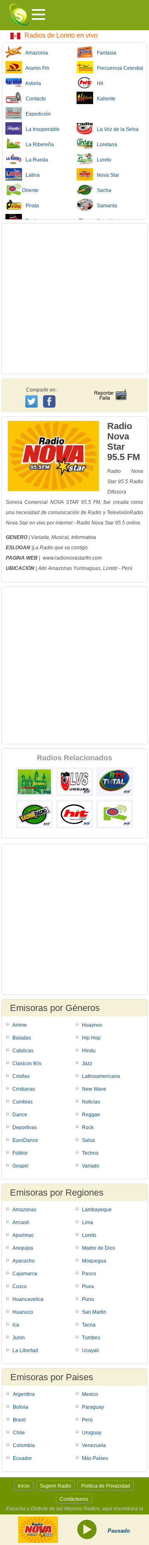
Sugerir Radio (55, 1486)
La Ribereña (38, 144)
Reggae (91, 1115)
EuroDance (25, 1140)
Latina (31, 175)
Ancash (20, 1222)
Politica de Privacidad (105, 1486)
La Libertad (25, 1350)
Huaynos (92, 1025)
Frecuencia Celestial (118, 68)
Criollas (21, 1076)
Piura (88, 1286)
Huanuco (22, 1312)
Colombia (24, 1445)
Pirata (30, 206)
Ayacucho (23, 1261)
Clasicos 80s (26, 1063)
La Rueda (35, 160)
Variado (90, 1166)
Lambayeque (97, 1210)
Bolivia (20, 1407)
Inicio (24, 1486)
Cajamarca (24, 1274)
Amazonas (24, 1210)
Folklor (20, 1153)
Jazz (87, 1063)
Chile (19, 1433)
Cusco (19, 1286)
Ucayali (90, 1350)
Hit (98, 83)
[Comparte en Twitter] (32, 400)
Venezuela (94, 1445)
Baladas (21, 1038)
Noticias (91, 1102)
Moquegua (94, 1261)
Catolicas (23, 1051)
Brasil (19, 1420)
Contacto (34, 99)
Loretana (105, 144)
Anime (19, 1025)
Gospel (20, 1166)
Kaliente (104, 99)
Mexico (90, 1394)
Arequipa (22, 1248)
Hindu (89, 1051)
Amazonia (35, 53)
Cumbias (22, 1102)
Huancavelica (27, 1299)
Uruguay (91, 1433)
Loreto (102, 160)
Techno (90, 1153)
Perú (127, 568)
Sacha (102, 190)
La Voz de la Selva (116, 129)
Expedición (36, 114)
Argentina (24, 1394)
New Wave (94, 1089)
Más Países (95, 1458)
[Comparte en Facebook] (50, 393)
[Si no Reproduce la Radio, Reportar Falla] (110, 387)
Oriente (30, 190)
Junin (18, 1338)
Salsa (88, 1140)
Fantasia (104, 53)
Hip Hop (91, 1038)
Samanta (105, 206)
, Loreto (109, 568)
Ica (15, 1325)
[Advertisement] (74, 298)
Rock (88, 1127)
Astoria (31, 83)
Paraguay (93, 1407)
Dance (19, 1115)
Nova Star (106, 175)
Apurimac (23, 1235)
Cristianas (23, 1089)
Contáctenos (74, 1499)
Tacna (89, 1325)
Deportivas (24, 1127)
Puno (88, 1299)
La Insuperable (41, 129)
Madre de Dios (98, 1248)
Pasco (89, 1274)
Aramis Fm (35, 68)
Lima (87, 1222)
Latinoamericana (101, 1076)
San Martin (94, 1312)
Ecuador (22, 1458)
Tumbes (91, 1338)
